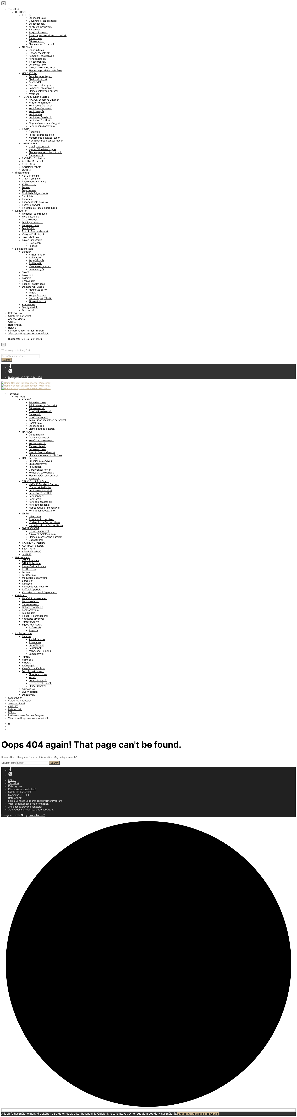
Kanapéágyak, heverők (35, 201)
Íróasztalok (35, 131)
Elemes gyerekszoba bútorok (45, 152)
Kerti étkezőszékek (39, 120)
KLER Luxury (29, 184)
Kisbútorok (21, 210)
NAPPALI (27, 47)
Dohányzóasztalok (39, 52)
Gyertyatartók (30, 307)
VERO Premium (30, 175)
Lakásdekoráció (24, 248)
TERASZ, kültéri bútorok (35, 96)
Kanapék (27, 199)
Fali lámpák (35, 263)
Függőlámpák (36, 260)
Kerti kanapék (36, 111)
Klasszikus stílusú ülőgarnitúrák (39, 207)
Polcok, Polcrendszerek (42, 67)
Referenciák (15, 324)
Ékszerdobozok (37, 301)
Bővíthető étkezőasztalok (43, 20)
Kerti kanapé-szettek (40, 105)
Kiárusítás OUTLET (18, 794)
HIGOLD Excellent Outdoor (44, 99)
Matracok (34, 93)
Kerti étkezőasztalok (40, 117)
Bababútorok (36, 155)
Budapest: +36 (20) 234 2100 (25, 338)
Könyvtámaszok (38, 295)
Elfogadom (184, 1113)
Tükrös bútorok (30, 237)
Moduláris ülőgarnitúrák (35, 193)
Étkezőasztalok (37, 17)
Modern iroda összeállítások (44, 137)
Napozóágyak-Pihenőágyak (44, 123)
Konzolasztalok (37, 58)
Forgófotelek (29, 190)
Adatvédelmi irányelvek (205, 1113)
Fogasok (33, 245)
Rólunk (12, 327)
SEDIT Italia (28, 163)
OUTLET (26, 169)
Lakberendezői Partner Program (26, 330)
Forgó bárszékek (38, 32)
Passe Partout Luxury (34, 181)
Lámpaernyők (36, 269)
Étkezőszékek (37, 23)
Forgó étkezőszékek (40, 26)
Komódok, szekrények (41, 55)
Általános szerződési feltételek (25, 806)
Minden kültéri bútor (40, 102)
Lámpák (26, 251)
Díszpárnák (28, 310)
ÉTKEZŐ (26, 14)
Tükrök (26, 272)
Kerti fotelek (35, 114)
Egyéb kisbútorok (32, 239)
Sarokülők (27, 196)
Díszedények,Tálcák (40, 298)
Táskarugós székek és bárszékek (48, 35)
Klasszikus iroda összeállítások (46, 140)
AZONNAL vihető (31, 166)
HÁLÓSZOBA (29, 73)
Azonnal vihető (16, 318)
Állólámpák (35, 257)
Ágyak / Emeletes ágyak (42, 149)
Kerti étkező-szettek (40, 108)
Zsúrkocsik (35, 242)
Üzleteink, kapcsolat (19, 315)
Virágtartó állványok (33, 234)
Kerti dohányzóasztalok (42, 125)
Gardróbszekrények (40, 85)
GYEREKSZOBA (30, 143)
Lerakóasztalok (37, 64)
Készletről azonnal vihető (22, 789)
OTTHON (20, 11)
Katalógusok (15, 313)
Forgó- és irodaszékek (41, 134)
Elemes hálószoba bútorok (43, 90)
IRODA (25, 128)
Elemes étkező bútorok (42, 44)
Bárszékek (35, 29)
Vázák (32, 292)
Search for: (8, 762)
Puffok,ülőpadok (31, 204)
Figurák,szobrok (38, 289)
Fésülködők (35, 82)
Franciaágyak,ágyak (40, 76)
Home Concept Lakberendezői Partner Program (35, 800)
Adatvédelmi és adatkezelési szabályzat (31, 809)
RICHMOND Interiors (33, 158)
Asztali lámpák (37, 254)
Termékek (13, 9)
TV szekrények (37, 61)
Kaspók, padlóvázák (33, 283)
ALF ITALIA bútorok (33, 161)
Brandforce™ (37, 815)
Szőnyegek (28, 280)
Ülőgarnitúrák (36, 49)
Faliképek (27, 275)
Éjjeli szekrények (38, 79)
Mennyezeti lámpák (40, 266)
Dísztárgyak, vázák (33, 286)
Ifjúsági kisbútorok (39, 146)
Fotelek (26, 187)
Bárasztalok (35, 38)
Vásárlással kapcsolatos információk (28, 333)
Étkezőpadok (36, 41)
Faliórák (26, 277)
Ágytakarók (28, 304)
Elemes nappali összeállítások (45, 70)
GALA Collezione (31, 178)
